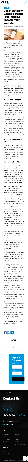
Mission (5, 437)
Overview (6, 434)
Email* (13, 370)
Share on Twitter (9, 332)
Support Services (20, 444)
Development (19, 437)
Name (13, 363)
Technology (19, 26)
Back (6, 7)
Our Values (6, 439)
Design (17, 434)
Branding (17, 439)
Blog (4, 451)
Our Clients (6, 442)
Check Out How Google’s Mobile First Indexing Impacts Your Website (13, 17)
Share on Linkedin (12, 332)
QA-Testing (18, 442)
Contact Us (6, 453)
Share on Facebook (5, 332)
